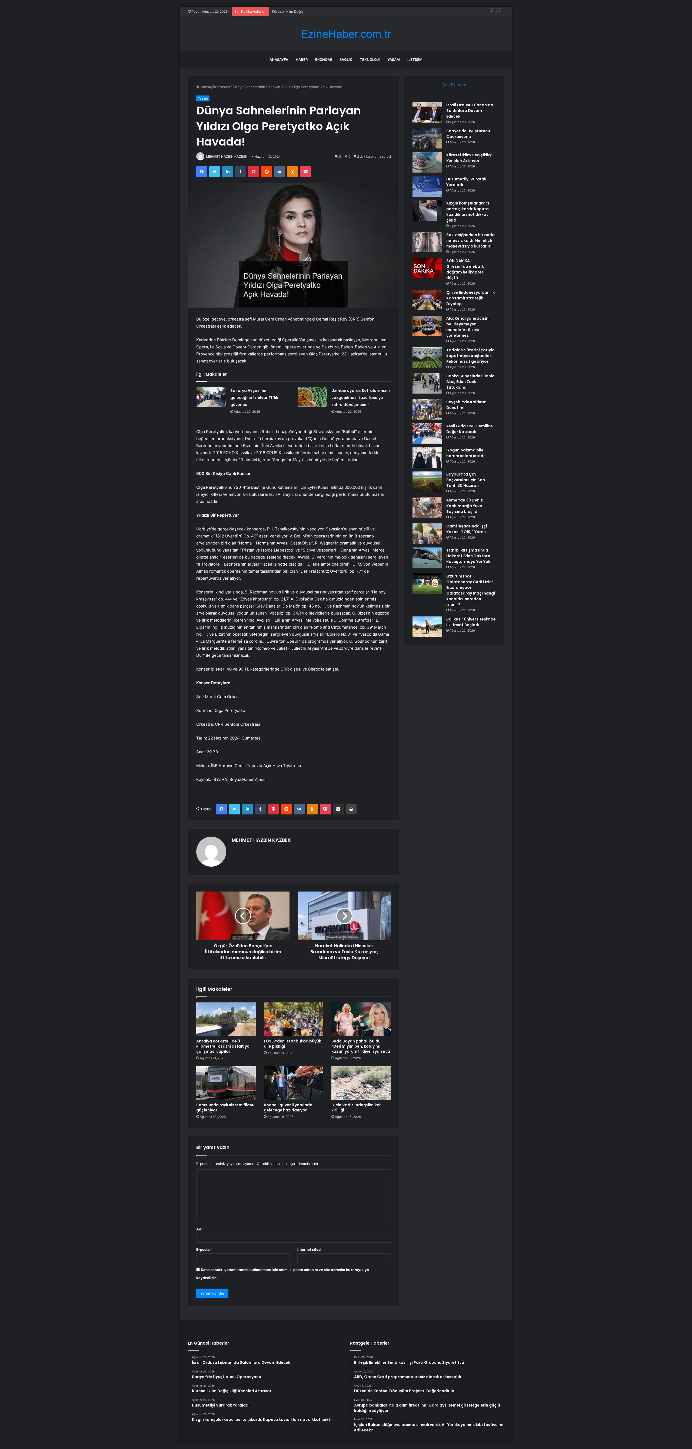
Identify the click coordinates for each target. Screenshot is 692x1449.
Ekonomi (323, 59)
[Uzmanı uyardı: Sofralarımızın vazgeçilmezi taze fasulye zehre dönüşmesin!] (312, 397)
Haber (302, 59)
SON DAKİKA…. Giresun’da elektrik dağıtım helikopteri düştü (465, 269)
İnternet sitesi (309, 1249)
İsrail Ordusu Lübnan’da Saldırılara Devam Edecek (469, 110)
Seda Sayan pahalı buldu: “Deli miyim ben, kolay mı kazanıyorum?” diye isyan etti (360, 1046)
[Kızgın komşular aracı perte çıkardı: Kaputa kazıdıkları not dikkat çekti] (427, 210)
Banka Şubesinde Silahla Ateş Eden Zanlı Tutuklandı (470, 381)
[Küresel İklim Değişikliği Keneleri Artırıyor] (427, 162)
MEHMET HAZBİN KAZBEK (226, 156)
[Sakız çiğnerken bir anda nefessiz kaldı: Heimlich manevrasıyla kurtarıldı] (427, 242)
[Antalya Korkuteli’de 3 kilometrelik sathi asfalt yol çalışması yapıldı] (226, 1019)
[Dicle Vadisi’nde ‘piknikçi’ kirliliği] (361, 1083)
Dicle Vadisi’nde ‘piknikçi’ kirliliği (356, 1107)
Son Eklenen (454, 84)
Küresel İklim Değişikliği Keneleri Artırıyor (306, 11)
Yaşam (393, 59)
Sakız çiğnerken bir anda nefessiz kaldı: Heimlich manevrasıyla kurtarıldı (470, 240)
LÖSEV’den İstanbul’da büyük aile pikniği (292, 1043)
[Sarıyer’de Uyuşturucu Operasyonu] (427, 138)
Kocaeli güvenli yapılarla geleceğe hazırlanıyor (288, 1107)
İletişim (414, 59)
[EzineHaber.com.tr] (346, 34)
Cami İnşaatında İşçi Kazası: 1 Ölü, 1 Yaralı (466, 528)
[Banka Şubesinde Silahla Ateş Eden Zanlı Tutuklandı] (427, 383)
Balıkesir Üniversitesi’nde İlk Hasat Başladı (471, 622)
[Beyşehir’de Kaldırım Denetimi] (427, 409)
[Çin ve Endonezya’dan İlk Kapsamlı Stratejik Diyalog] (427, 300)
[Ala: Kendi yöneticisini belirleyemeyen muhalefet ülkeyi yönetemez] (427, 326)
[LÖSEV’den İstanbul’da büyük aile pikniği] (293, 1019)
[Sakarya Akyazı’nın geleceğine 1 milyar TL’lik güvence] (211, 397)
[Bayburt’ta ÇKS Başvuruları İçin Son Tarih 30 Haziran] (427, 481)
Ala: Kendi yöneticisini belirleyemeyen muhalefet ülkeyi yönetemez (468, 327)
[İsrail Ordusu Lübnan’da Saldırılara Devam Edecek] (427, 112)
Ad (200, 1229)
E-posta (204, 1249)
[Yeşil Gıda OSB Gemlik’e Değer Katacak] (427, 433)
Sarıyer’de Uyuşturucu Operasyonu (468, 133)
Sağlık (346, 59)
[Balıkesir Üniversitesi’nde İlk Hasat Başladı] (427, 626)
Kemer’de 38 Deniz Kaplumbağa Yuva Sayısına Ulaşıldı (464, 505)
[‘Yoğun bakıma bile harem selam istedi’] (427, 457)
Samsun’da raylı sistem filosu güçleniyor (225, 1107)
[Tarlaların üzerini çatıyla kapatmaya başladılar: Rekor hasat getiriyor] (427, 357)
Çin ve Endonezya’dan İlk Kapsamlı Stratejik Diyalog (470, 298)
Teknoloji (370, 59)
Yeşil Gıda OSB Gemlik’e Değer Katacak (469, 428)
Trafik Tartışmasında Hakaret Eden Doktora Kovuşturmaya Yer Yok (468, 555)
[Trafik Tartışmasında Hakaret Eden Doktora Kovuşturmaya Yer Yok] (427, 557)
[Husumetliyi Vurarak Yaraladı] (427, 186)
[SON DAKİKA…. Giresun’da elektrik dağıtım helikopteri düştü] (427, 268)
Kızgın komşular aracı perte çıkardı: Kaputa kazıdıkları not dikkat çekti (467, 211)
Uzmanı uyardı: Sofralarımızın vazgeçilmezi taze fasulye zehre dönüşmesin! (360, 397)
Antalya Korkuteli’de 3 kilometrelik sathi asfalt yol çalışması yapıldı (223, 1046)
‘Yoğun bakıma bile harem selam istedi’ (465, 452)
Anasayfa (279, 59)
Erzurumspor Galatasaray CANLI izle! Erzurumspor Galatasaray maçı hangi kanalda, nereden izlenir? (470, 590)
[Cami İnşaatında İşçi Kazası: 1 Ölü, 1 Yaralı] (427, 533)
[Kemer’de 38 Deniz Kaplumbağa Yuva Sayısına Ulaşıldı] (427, 507)
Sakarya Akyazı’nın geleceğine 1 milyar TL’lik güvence (254, 397)
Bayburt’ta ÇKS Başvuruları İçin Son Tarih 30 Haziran (465, 479)
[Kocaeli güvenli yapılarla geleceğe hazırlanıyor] (293, 1083)
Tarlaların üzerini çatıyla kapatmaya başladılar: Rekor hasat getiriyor (470, 355)
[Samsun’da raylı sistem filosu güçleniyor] (226, 1083)
